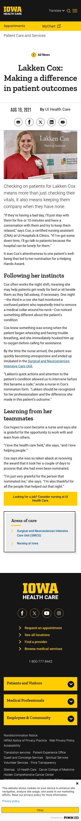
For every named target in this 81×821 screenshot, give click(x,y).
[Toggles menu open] (75, 11)
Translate (55, 10)
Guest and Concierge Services (23, 757)
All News (44, 55)
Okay (40, 810)
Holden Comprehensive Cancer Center (29, 774)
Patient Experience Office (49, 752)
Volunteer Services (16, 762)
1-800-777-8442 (40, 661)
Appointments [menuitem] (14, 26)
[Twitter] (34, 613)
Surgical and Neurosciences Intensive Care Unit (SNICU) (42, 533)
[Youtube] (46, 613)
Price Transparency (43, 762)
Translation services (17, 752)
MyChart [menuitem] (48, 26)
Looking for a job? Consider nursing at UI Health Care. (40, 498)
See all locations (37, 635)
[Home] (15, 11)
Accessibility (12, 745)
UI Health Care (26, 769)
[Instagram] (59, 613)
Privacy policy (11, 801)
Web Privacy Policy (62, 740)
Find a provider (36, 642)
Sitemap (9, 769)
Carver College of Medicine (56, 769)
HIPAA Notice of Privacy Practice (25, 740)
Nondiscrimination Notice (20, 735)
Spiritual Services (57, 757)
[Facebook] (22, 613)
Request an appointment (43, 628)
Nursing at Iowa (27, 543)
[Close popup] (77, 783)
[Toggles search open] (70, 11)
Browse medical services (43, 649)
